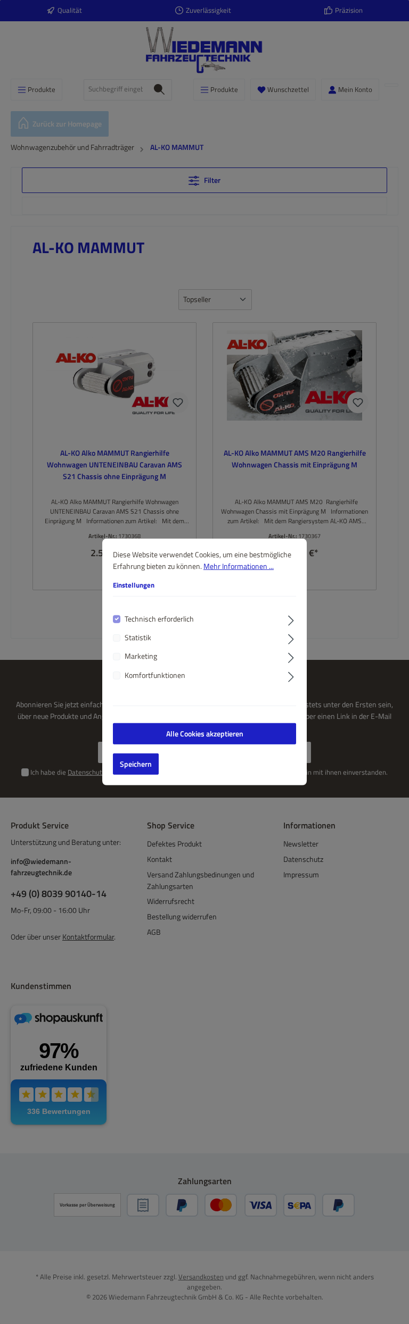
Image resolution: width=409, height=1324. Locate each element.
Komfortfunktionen (155, 675)
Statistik (138, 637)
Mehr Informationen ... (238, 566)
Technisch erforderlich (159, 618)
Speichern (136, 764)
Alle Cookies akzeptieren (204, 734)
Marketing (141, 656)
